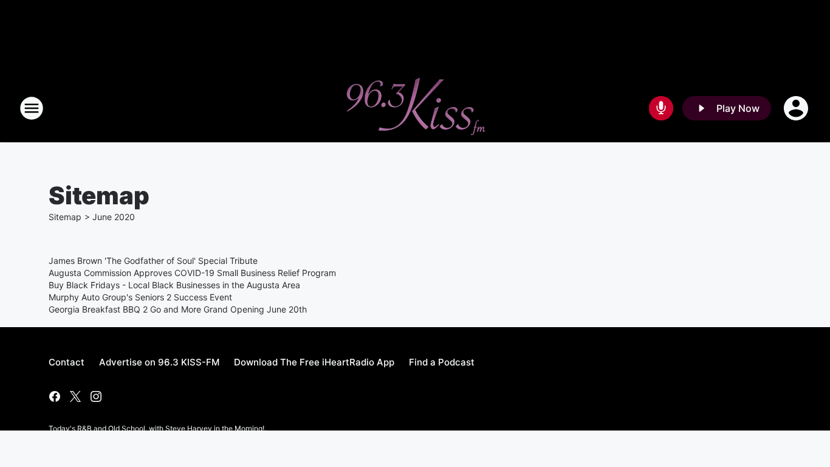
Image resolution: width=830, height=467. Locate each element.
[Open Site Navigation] (31, 108)
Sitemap (65, 217)
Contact (66, 362)
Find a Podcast (442, 362)
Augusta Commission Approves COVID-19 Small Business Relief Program (192, 273)
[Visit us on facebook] (54, 396)
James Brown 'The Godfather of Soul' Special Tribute (153, 260)
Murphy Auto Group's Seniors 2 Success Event (140, 297)
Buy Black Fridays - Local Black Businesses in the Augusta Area (174, 285)
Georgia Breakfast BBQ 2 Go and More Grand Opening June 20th (178, 309)
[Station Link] (415, 108)
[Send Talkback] (661, 108)
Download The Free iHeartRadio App (314, 362)
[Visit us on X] (75, 396)
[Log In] (797, 108)
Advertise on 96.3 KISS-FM (159, 362)
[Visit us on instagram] (96, 396)
